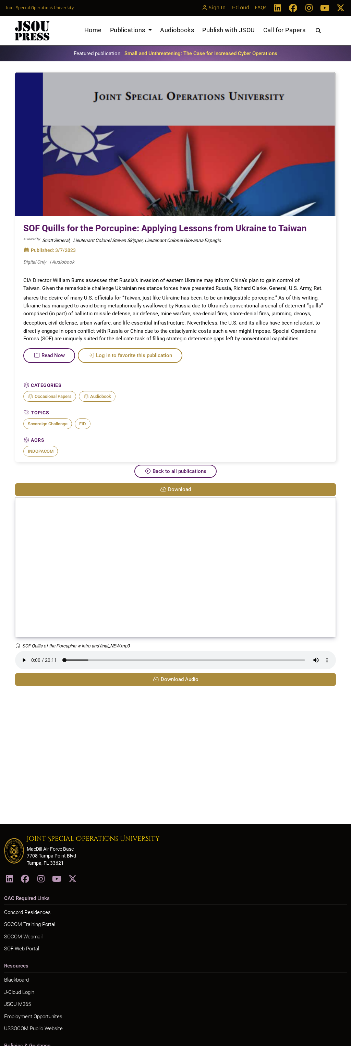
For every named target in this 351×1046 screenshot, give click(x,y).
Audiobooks (177, 30)
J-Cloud (240, 8)
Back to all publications (179, 471)
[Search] (318, 31)
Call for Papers (284, 30)
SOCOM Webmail (23, 937)
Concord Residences (27, 912)
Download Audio (179, 679)
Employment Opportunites (33, 1016)
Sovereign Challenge (48, 423)
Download (179, 489)
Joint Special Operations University (39, 7)
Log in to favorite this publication (134, 355)
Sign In (217, 8)
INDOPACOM (40, 451)
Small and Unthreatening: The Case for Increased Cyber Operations (200, 53)
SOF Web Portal (21, 949)
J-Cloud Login (19, 992)
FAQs (261, 8)
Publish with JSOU (228, 30)
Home (93, 30)
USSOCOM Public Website (33, 1028)
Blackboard (16, 980)
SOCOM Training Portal (29, 924)
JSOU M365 (17, 1004)
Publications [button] (128, 30)
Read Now (53, 355)
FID (82, 423)
